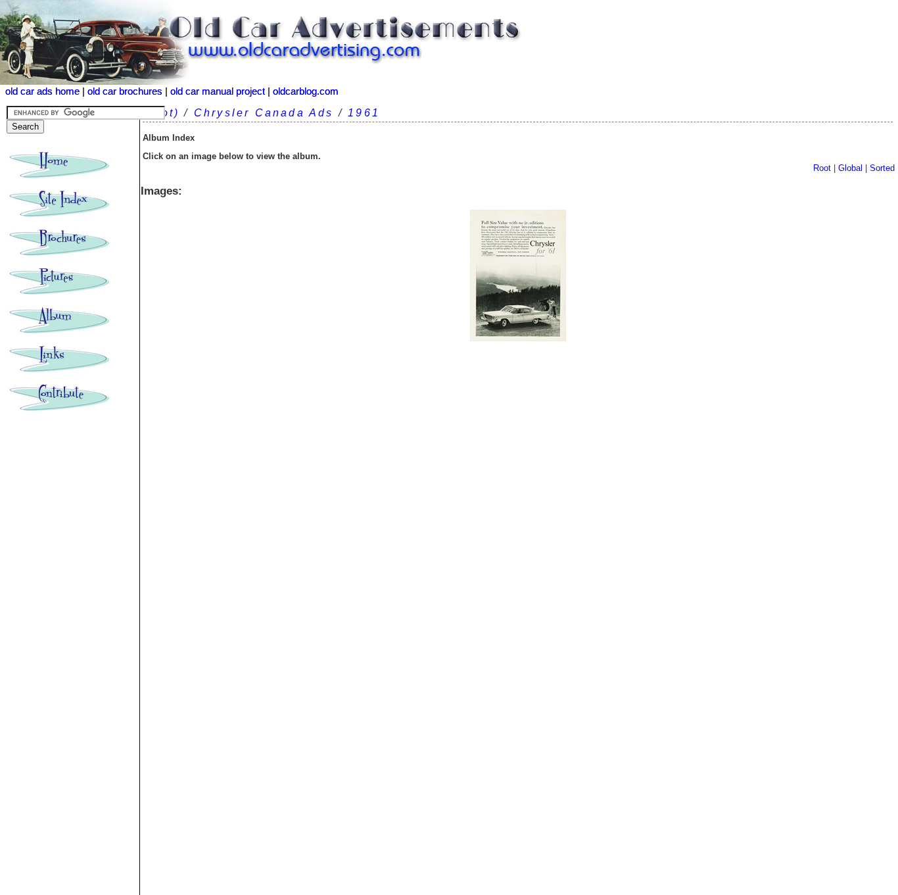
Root (822, 168)
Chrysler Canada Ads (264, 112)
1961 (364, 112)
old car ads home (42, 91)
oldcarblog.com (306, 91)
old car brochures (124, 91)
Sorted (882, 168)
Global (850, 168)
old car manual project (217, 91)
